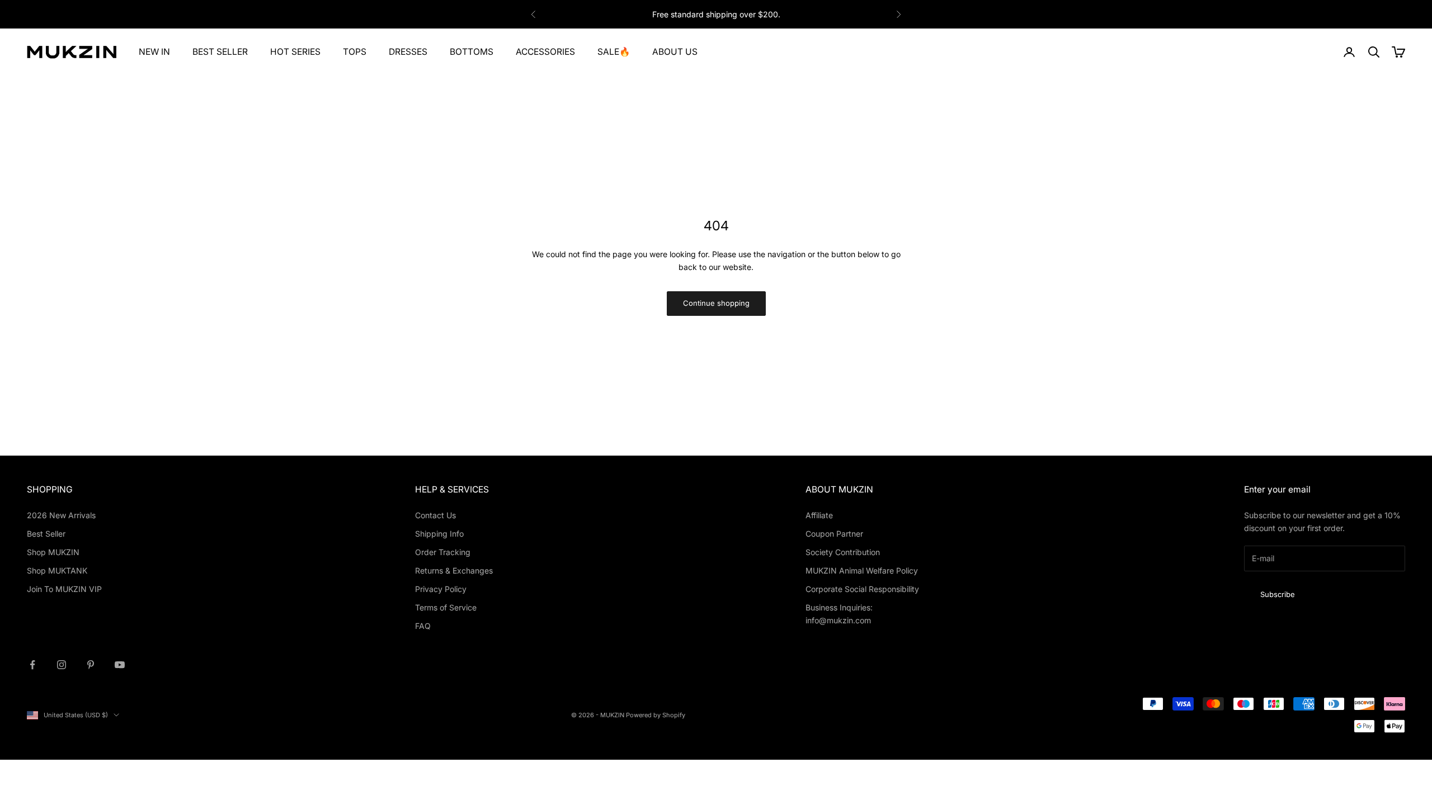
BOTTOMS (471, 51)
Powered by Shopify (655, 715)
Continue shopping (716, 303)
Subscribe (1277, 594)
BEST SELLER (220, 51)
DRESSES (408, 51)
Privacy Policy (441, 589)
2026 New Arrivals (61, 515)
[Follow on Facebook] (32, 664)
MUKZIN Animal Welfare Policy (861, 570)
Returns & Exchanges (454, 570)
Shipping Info (439, 533)
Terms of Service (446, 607)
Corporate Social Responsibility (862, 589)
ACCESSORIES (545, 51)
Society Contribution (842, 552)
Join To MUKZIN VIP (64, 589)
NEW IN (154, 51)
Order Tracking (442, 552)
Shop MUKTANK (57, 570)
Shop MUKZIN (53, 552)
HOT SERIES (295, 51)
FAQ (423, 626)
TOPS (354, 51)
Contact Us (435, 515)
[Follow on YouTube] (119, 664)
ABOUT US (675, 51)
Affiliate (819, 515)
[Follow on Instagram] (61, 664)
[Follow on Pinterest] (90, 664)
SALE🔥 (613, 51)
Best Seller (46, 533)
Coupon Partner (834, 533)
